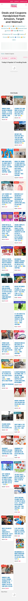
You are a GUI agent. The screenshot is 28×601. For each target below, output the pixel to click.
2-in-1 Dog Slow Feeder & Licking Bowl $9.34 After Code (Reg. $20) (20, 531)
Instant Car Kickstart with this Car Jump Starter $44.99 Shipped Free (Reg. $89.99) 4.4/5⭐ (20, 138)
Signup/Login (23, 1)
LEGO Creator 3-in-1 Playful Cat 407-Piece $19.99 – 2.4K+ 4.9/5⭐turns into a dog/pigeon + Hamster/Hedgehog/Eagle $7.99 (9, 379)
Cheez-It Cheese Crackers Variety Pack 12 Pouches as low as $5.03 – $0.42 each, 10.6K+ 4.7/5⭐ (7, 263)
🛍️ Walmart (20, 30)
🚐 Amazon (8, 30)
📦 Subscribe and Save (19, 26)
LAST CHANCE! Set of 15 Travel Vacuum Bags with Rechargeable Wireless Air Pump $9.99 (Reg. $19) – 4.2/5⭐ (7, 199)
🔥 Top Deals (12, 28)
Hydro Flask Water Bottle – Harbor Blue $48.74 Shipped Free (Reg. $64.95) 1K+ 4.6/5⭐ (7, 347)
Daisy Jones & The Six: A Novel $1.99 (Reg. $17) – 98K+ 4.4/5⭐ (20, 427)
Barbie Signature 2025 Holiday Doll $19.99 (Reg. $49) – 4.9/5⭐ (20, 403)
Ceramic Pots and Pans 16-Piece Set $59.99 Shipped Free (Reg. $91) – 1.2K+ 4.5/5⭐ (20, 112)
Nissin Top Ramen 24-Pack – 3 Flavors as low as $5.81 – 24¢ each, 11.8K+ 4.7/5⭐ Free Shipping (20, 291)
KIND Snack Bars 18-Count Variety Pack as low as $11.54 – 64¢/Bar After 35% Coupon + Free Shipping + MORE (7, 167)
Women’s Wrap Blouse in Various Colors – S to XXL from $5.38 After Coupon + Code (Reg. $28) (7, 113)
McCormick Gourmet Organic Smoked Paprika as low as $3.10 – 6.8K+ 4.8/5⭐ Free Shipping (20, 263)
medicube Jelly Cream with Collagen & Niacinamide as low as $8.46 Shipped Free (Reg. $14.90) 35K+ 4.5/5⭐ (20, 200)
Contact (16, 1)
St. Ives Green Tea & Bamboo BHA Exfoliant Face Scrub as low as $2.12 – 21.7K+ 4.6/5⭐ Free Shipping (20, 319)
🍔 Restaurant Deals (21, 28)
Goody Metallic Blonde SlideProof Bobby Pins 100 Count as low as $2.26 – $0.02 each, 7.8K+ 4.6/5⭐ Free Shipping (7, 231)
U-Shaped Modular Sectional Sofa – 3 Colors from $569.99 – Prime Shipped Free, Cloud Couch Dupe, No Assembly (20, 377)
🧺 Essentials (11, 37)
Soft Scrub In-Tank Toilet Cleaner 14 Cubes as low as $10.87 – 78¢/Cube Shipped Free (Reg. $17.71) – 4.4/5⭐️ (7, 479)
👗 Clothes (18, 37)
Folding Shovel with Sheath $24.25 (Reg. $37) (7, 426)
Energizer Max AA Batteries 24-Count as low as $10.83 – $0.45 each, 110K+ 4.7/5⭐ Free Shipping (20, 348)
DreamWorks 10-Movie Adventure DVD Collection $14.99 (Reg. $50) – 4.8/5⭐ (20, 555)
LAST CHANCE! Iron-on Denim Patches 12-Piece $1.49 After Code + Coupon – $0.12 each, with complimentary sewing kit (7, 293)
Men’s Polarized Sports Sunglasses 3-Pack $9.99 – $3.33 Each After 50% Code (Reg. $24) (7, 532)
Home (2, 53)
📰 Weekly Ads (6, 34)
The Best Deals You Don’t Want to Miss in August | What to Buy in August (20, 478)
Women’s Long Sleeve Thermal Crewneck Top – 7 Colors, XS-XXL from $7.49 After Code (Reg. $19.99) (7, 582)
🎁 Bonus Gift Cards (6, 26)
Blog (11, 1)
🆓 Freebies (21, 34)
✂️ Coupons (14, 34)
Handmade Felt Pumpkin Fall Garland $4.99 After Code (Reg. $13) (19, 451)
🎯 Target (14, 30)
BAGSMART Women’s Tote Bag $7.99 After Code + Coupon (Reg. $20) (7, 451)
